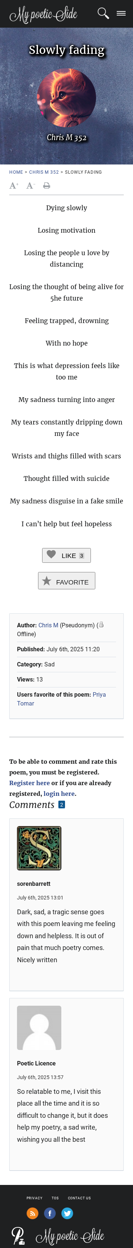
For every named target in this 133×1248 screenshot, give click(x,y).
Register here (29, 783)
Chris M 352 (44, 172)
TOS (55, 1198)
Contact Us (79, 1198)
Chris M (48, 625)
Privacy (34, 1198)
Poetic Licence (36, 1063)
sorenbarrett (33, 883)
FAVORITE (71, 582)
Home (16, 172)
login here (59, 793)
